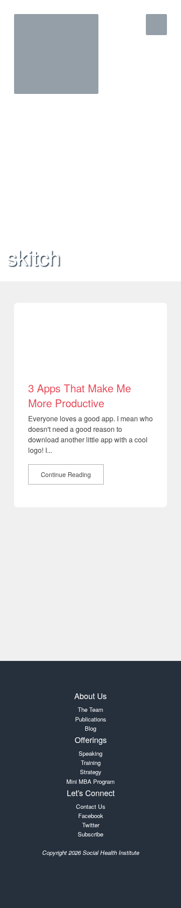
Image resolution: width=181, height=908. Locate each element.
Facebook (90, 815)
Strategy (90, 772)
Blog (90, 728)
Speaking (90, 753)
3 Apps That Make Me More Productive (79, 395)
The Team (90, 709)
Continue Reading (66, 474)
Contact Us (90, 806)
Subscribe (90, 834)
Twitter (90, 825)
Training (91, 762)
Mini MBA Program (90, 781)
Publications (90, 719)
